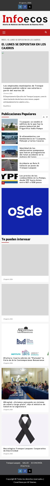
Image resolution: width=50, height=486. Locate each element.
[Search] (45, 32)
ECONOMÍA (36, 463)
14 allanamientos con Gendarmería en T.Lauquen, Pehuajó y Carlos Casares (33, 138)
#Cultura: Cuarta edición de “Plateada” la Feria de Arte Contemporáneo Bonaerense (23, 359)
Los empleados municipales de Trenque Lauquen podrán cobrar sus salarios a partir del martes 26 (23, 88)
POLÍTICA (25, 466)
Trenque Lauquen (13, 463)
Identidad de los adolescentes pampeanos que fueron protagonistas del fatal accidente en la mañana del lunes (32, 152)
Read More (7, 106)
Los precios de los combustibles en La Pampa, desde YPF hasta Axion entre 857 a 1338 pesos (33, 179)
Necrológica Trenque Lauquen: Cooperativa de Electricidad (24, 450)
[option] (25, 125)
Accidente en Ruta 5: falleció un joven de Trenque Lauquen (30, 165)
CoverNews (19, 482)
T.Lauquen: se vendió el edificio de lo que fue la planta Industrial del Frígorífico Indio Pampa (31, 125)
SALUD (26, 463)
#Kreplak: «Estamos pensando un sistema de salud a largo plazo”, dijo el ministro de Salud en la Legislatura (24, 404)
